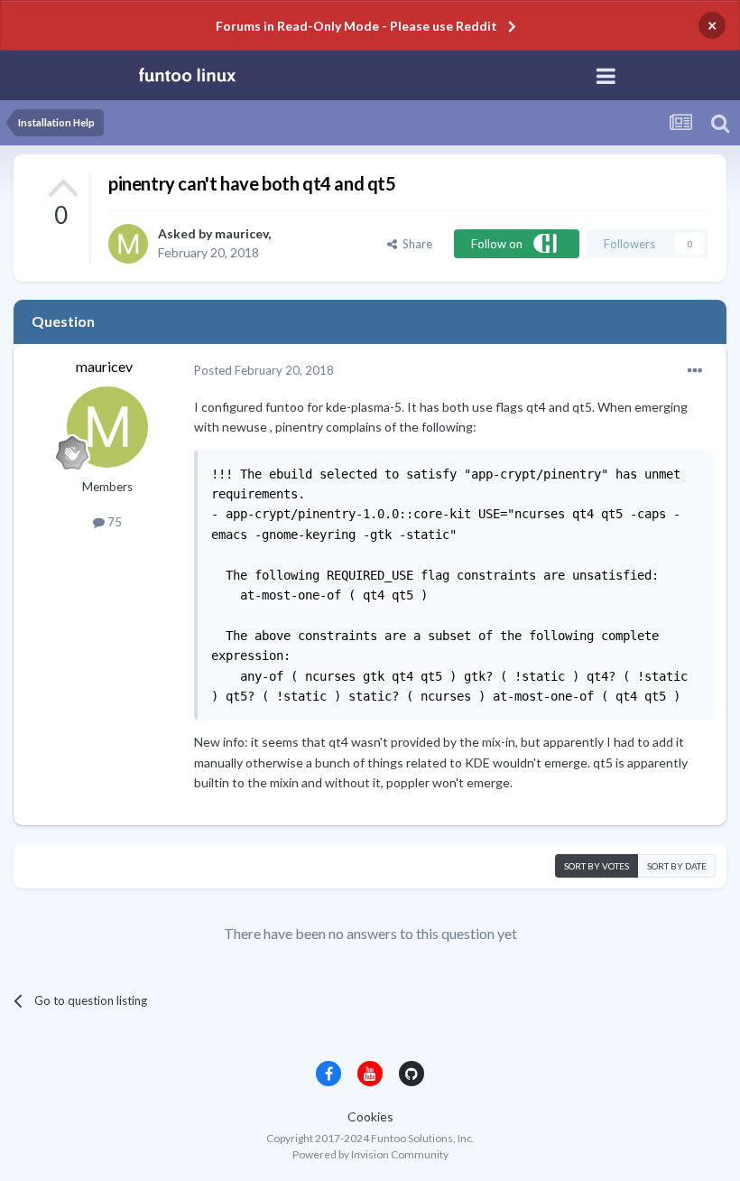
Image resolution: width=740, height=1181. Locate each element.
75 (113, 522)
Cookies (370, 1116)
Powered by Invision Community (370, 1154)
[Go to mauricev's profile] (128, 244)
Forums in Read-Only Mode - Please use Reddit (356, 25)
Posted (264, 370)
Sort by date (677, 865)
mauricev (241, 233)
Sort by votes (596, 865)
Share (414, 244)
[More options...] (695, 371)
